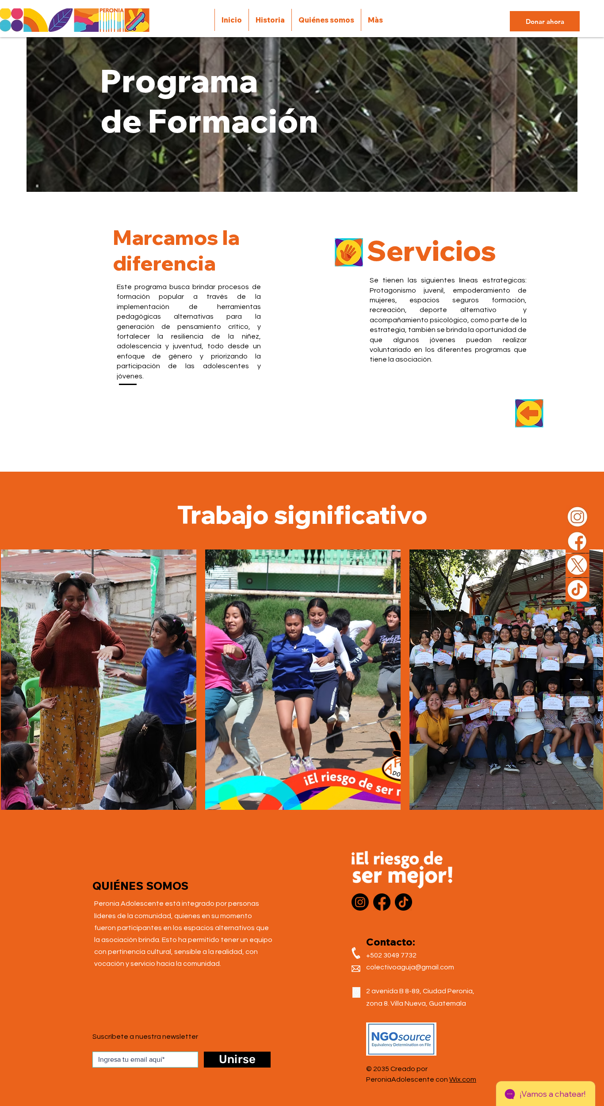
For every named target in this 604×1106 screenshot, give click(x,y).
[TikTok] (403, 902)
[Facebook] (381, 902)
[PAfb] (577, 541)
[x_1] (577, 565)
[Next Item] (576, 679)
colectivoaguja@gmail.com (410, 967)
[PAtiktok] (577, 590)
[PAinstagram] (577, 517)
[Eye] (529, 413)
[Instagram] (360, 902)
